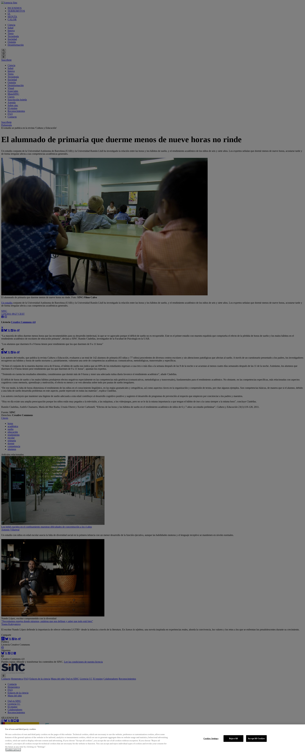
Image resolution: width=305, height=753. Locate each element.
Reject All (233, 738)
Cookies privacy (13, 750)
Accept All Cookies (256, 738)
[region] (152, 738)
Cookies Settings (210, 738)
